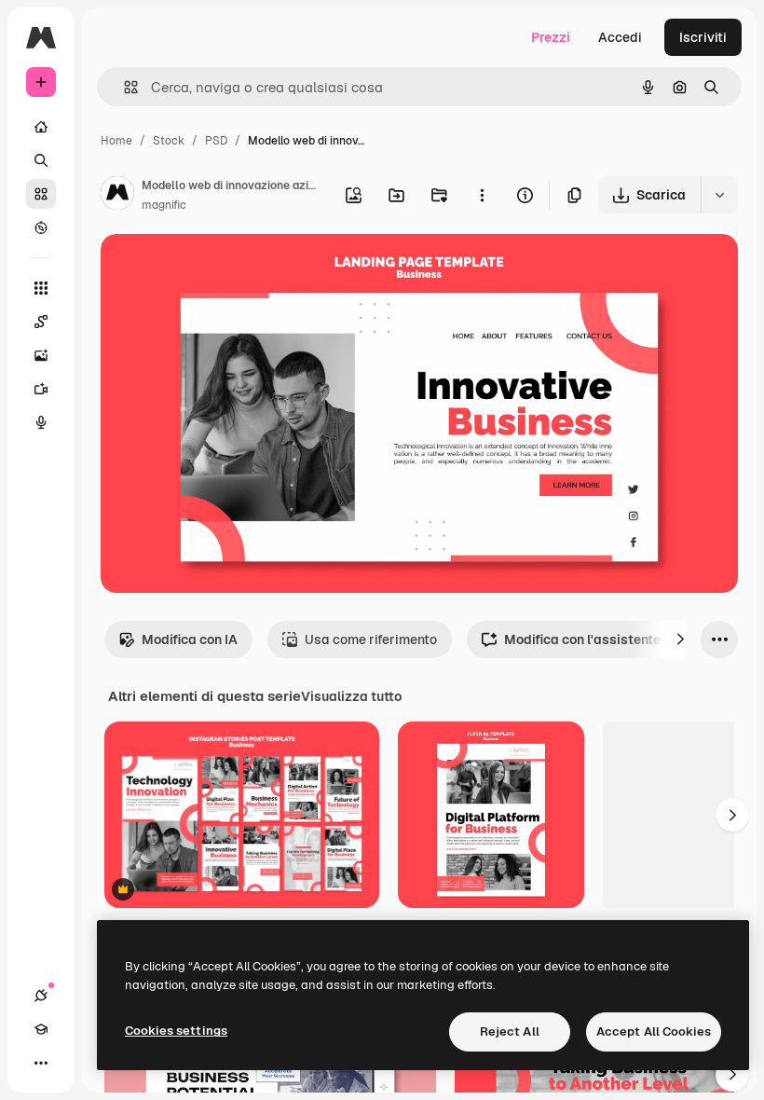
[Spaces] (41, 322)
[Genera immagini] (41, 355)
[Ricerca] (41, 160)
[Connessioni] (41, 996)
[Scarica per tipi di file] (719, 194)
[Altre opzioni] (481, 194)
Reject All (509, 1031)
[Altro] (41, 1063)
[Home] (41, 127)
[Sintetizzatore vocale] (41, 422)
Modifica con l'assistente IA (590, 639)
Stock (168, 140)
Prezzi (550, 37)
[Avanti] (680, 639)
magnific (164, 205)
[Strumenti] (41, 288)
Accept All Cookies (653, 1031)
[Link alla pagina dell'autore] (117, 195)
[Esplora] (41, 227)
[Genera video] (41, 389)
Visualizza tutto (351, 696)
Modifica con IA (190, 639)
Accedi (620, 37)
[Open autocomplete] (123, 87)
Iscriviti (703, 37)
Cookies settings (176, 1030)
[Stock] (41, 194)
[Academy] (41, 1029)
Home (116, 140)
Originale (223, 270)
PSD (216, 140)
